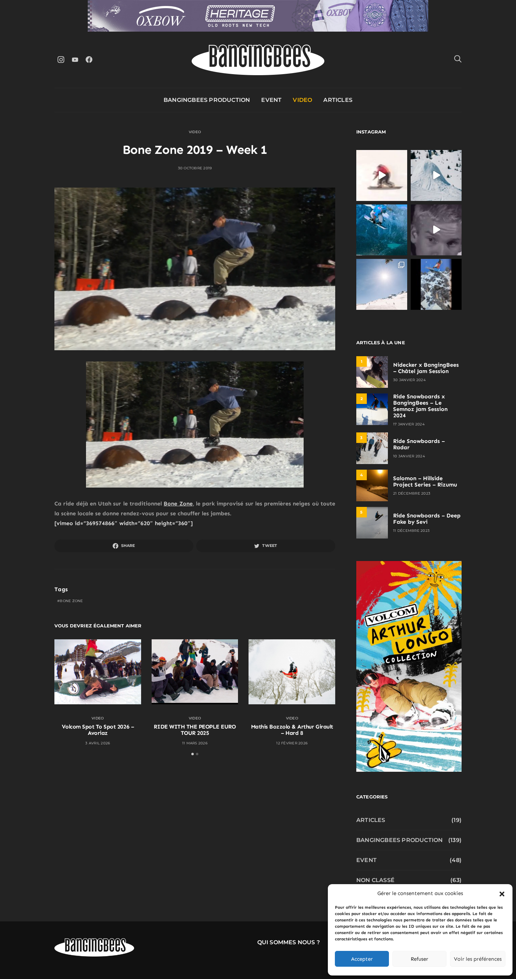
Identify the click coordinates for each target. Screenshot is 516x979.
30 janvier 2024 (409, 380)
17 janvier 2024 (409, 424)
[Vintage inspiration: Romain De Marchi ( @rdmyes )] (381, 175)
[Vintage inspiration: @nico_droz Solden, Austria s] (381, 229)
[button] (501, 893)
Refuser (419, 959)
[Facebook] (88, 59)
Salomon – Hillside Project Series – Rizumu (425, 481)
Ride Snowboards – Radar (419, 444)
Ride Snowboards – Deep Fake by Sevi (427, 518)
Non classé (375, 880)
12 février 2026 (291, 743)
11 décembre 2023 (411, 530)
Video (302, 100)
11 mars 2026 (194, 743)
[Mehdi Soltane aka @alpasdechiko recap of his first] (436, 175)
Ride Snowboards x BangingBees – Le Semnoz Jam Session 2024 (420, 406)
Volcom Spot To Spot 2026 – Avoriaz (98, 729)
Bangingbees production (207, 100)
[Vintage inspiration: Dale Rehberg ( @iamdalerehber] (436, 229)
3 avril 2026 (97, 743)
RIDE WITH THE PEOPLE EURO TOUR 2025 (195, 729)
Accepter (362, 959)
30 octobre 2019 (195, 168)
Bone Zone (178, 503)
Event (271, 100)
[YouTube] (74, 59)
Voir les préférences (478, 959)
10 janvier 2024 (409, 456)
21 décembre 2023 (411, 493)
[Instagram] (60, 59)
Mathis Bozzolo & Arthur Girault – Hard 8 (292, 729)
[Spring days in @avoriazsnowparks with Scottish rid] (381, 284)
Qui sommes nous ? (288, 942)
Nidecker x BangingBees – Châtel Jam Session (426, 367)
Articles (337, 100)
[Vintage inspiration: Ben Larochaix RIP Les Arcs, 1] (436, 284)
